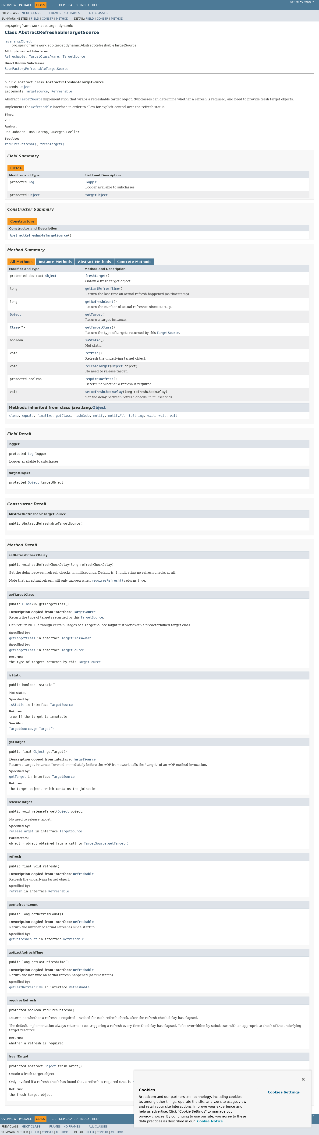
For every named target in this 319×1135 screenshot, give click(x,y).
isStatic (92, 340)
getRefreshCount (99, 302)
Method (62, 18)
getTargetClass (98, 327)
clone (13, 415)
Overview (8, 5)
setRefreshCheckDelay (104, 392)
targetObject (96, 195)
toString (136, 415)
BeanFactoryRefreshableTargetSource (36, 69)
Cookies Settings (284, 1092)
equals (27, 415)
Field (35, 18)
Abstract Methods (94, 262)
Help (95, 5)
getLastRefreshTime (102, 288)
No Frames (72, 13)
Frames (55, 13)
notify (98, 415)
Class (14, 327)
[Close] (303, 1079)
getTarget (93, 314)
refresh (91, 353)
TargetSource (74, 56)
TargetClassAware (44, 56)
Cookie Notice (209, 1121)
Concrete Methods (134, 262)
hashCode (81, 415)
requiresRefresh (99, 379)
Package (25, 5)
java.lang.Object (18, 41)
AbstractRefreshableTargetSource (39, 235)
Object (25, 87)
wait (151, 415)
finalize (44, 415)
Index (84, 5)
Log (31, 182)
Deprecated (68, 5)
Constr (47, 18)
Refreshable (15, 56)
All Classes (98, 13)
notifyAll (116, 415)
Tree (52, 5)
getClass (63, 415)
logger (90, 182)
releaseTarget (97, 366)
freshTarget (95, 276)
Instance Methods (55, 262)
